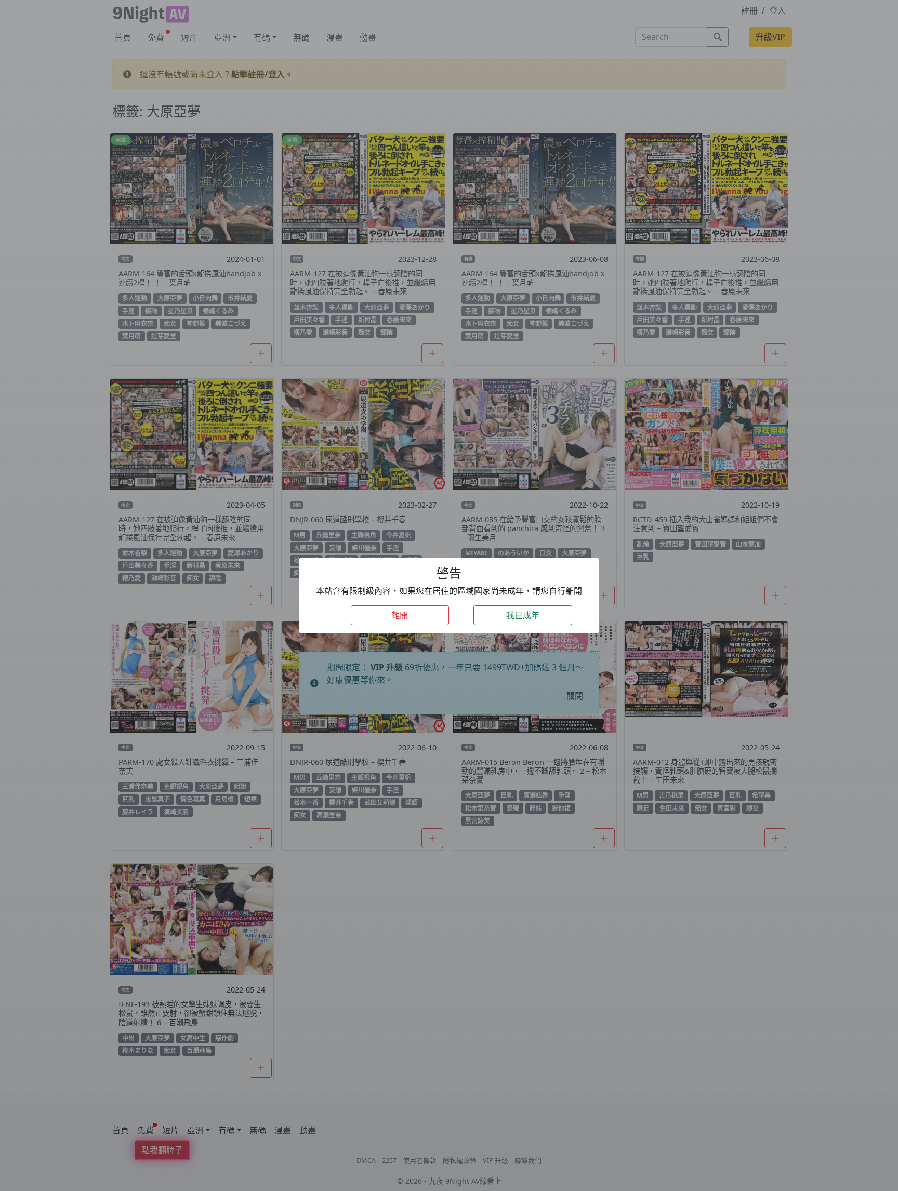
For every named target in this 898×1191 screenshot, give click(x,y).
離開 (399, 615)
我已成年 (522, 615)
